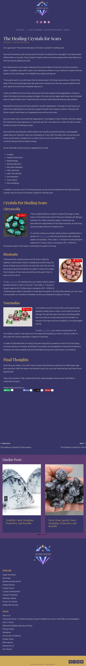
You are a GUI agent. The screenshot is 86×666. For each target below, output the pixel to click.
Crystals (20, 30)
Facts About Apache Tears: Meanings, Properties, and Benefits (62, 523)
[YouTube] (81, 661)
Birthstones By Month (12, 581)
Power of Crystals (10, 602)
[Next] (80, 498)
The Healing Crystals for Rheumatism (15, 445)
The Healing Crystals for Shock (73, 445)
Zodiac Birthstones (53, 30)
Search (66, 30)
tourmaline (46, 330)
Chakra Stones (9, 585)
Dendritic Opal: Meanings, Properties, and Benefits (20, 521)
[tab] (38, 534)
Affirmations (8, 642)
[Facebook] (37, 22)
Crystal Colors (8, 588)
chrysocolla (43, 236)
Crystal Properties (10, 595)
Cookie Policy (8, 639)
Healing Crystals (21, 42)
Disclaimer (7, 632)
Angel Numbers (36, 30)
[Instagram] (45, 22)
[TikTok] (41, 22)
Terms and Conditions (12, 636)
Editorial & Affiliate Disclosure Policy (17, 626)
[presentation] (22, 489)
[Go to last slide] (6, 498)
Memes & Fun (8, 646)
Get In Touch (8, 622)
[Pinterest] (48, 22)
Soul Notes (7, 649)
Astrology (7, 578)
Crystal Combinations (11, 592)
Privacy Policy (8, 629)
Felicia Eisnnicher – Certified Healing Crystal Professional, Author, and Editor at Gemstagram (41, 619)
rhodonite (13, 282)
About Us (6, 616)
